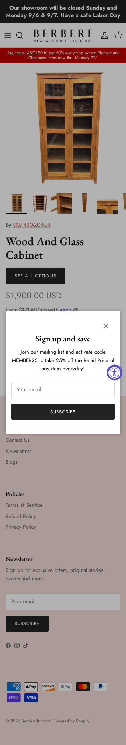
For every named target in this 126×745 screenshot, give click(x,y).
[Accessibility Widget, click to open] (114, 373)
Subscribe (62, 412)
